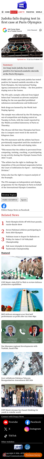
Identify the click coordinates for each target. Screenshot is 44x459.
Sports (24, 200)
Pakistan (30, 12)
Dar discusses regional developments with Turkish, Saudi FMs (19, 347)
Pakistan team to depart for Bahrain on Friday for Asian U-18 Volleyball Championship (22, 239)
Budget (13, 12)
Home (7, 12)
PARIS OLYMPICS (9, 200)
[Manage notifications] (4, 454)
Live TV (21, 12)
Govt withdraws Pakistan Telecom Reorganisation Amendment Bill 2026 (17, 379)
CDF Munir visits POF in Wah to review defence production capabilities (21, 283)
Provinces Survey (33, 455)
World (39, 12)
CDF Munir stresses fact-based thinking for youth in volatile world (19, 411)
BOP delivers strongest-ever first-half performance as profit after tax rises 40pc (18, 315)
